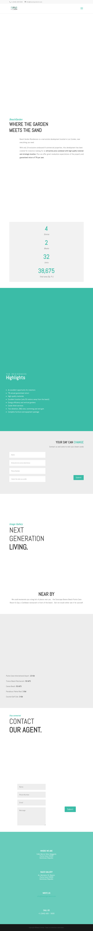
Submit (78, 477)
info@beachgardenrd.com (46, 896)
